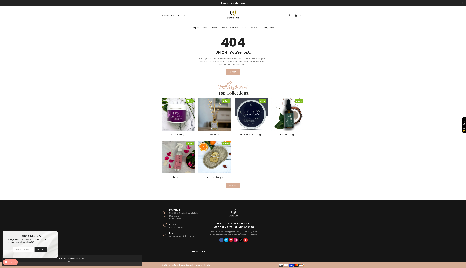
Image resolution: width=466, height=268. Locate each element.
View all (233, 185)
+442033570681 (176, 227)
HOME (233, 72)
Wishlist (165, 15)
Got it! (71, 262)
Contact (175, 15)
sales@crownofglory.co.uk (181, 236)
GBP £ (184, 15)
